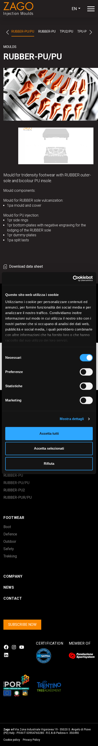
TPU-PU (83, 31)
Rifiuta (49, 463)
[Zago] (20, 9)
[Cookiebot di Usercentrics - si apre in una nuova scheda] (73, 278)
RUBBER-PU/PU (22, 31)
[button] (7, 32)
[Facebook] (6, 647)
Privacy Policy (31, 739)
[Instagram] (14, 647)
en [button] (74, 8)
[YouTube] (21, 647)
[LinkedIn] (6, 655)
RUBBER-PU (47, 31)
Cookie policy (11, 739)
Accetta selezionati (49, 448)
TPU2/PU (66, 31)
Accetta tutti (49, 433)
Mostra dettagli (72, 419)
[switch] (81, 372)
